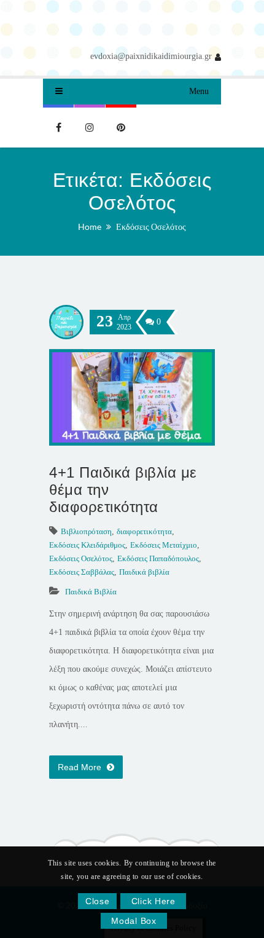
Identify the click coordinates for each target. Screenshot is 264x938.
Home (89, 226)
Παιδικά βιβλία (144, 572)
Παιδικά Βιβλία (91, 591)
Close (97, 901)
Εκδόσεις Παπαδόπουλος (158, 558)
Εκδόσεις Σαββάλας (81, 572)
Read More (81, 767)
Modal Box (133, 921)
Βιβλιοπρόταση (86, 531)
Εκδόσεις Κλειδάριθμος (87, 545)
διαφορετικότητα (144, 531)
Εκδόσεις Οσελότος (151, 226)
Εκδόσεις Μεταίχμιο (163, 545)
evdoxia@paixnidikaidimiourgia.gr (151, 56)
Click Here (153, 901)
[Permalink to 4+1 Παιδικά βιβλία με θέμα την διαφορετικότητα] (132, 439)
